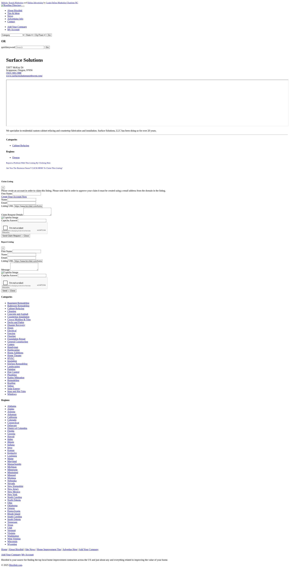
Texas (10, 525)
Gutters (10, 344)
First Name (6, 193)
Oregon (16, 157)
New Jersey (13, 489)
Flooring (11, 336)
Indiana (11, 444)
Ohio (9, 502)
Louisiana (12, 456)
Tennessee (12, 522)
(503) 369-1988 (13, 73)
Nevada (11, 483)
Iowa (9, 447)
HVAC (10, 358)
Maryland (12, 461)
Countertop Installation (18, 316)
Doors (10, 328)
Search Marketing (16, 3)
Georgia (11, 433)
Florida (10, 431)
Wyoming (12, 544)
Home (4, 549)
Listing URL (7, 206)
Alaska (10, 409)
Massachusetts (14, 464)
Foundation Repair (16, 339)
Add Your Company (17, 26)
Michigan (12, 467)
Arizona (11, 411)
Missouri (11, 475)
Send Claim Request (11, 236)
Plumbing (12, 375)
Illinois (10, 442)
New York (12, 494)
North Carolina (14, 497)
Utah (9, 527)
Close (26, 236)
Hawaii (10, 436)
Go (49, 35)
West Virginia (14, 538)
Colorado (11, 420)
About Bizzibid (14, 10)
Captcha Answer (9, 220)
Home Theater (14, 355)
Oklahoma (12, 505)
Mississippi (12, 472)
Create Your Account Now (14, 196)
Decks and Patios (15, 322)
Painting (11, 369)
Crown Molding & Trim (19, 319)
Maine (10, 458)
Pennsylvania (13, 511)
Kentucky (12, 453)
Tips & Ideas (13, 13)
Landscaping (13, 366)
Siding (10, 386)
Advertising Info (15, 18)
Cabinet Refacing (20, 145)
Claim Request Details (12, 214)
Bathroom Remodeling (18, 305)
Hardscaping (13, 350)
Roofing (11, 383)
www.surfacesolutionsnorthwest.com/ (24, 75)
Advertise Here (70, 549)
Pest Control (13, 372)
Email (4, 202)
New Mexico (13, 491)
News (10, 16)
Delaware (12, 425)
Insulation (12, 361)
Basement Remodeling (18, 303)
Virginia (11, 533)
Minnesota (12, 469)
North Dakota (14, 500)
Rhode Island (13, 514)
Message (5, 269)
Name (4, 199)
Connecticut (13, 422)
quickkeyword (8, 47)
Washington (13, 536)
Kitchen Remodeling (17, 363)
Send (4, 291)
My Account (13, 29)
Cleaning (11, 311)
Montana (11, 478)
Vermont (11, 530)
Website (4, 3)
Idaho (10, 439)
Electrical (11, 330)
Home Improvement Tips (49, 549)
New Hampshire (15, 486)
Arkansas (11, 414)
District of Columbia (17, 428)
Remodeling (13, 380)
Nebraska (12, 480)
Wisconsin (12, 541)
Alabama (11, 406)
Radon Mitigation (15, 377)
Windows (12, 394)
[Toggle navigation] (23, 6)
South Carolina (14, 516)
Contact (11, 21)
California (12, 417)
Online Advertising (35, 3)
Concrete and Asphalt (17, 314)
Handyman (12, 347)
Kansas (10, 450)
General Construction (17, 341)
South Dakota (14, 519)
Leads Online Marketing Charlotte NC (62, 3)
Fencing (11, 333)
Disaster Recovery (16, 325)
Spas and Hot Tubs (16, 391)
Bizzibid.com (15, 565)
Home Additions (15, 352)
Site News (30, 549)
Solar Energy (13, 388)
